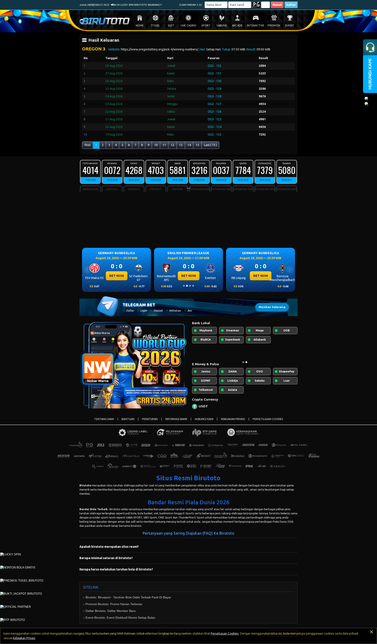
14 (189, 145)
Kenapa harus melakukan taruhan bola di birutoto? (116, 569)
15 (197, 145)
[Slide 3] (190, 286)
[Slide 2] (187, 286)
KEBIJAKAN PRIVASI (233, 419)
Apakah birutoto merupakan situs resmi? (109, 546)
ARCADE (237, 25)
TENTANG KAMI (104, 419)
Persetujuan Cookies (225, 633)
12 (172, 145)
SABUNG (221, 25)
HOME (140, 25)
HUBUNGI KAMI (204, 419)
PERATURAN (150, 419)
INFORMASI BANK (176, 419)
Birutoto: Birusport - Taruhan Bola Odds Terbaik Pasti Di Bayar (128, 597)
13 (181, 145)
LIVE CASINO (188, 25)
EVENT (289, 25)
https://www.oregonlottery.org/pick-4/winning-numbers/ (159, 49)
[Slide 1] (184, 286)
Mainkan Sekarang (272, 307)
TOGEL (155, 25)
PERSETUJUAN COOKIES (268, 419)
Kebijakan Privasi (24, 638)
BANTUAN (128, 419)
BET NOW (138, 275)
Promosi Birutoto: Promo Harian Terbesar (114, 604)
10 (156, 145)
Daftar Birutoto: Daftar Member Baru (111, 611)
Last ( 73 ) (210, 145)
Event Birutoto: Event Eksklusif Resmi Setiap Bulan (120, 617)
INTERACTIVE (255, 25)
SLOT (171, 25)
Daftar (291, 5)
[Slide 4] (193, 286)
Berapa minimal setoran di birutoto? (106, 558)
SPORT (206, 25)
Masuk (277, 5)
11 (164, 145)
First (88, 145)
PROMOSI (274, 25)
